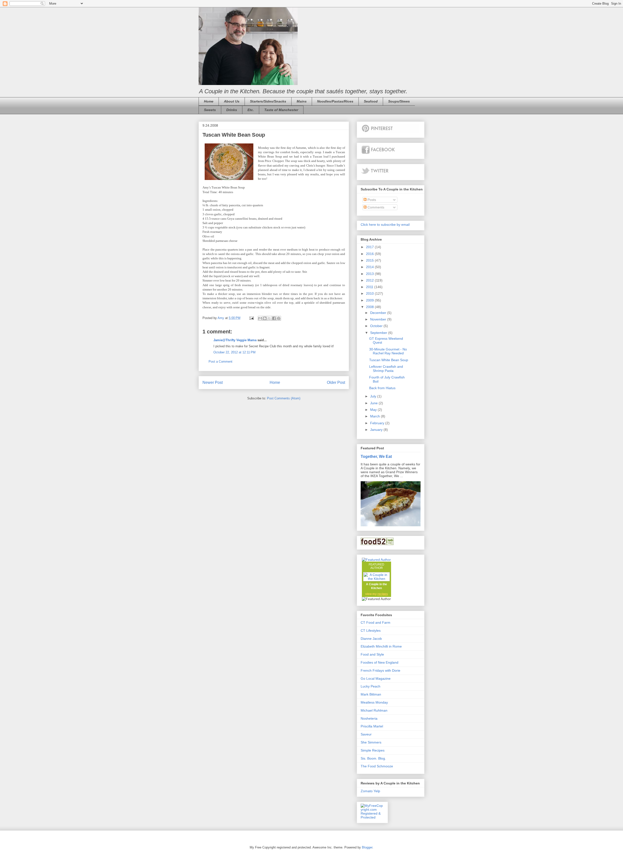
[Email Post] (251, 318)
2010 (370, 293)
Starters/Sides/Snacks (268, 101)
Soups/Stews (399, 101)
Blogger (367, 847)
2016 (370, 254)
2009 (370, 300)
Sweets (210, 110)
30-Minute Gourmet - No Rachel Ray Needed (388, 351)
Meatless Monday (374, 702)
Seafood (371, 101)
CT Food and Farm (375, 622)
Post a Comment (220, 361)
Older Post (336, 382)
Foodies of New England (379, 662)
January (377, 430)
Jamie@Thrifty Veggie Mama (235, 340)
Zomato (367, 791)
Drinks (231, 110)
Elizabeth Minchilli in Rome (381, 646)
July (373, 396)
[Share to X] (269, 318)
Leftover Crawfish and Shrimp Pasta (386, 369)
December (378, 313)
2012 (370, 280)
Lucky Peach (370, 686)
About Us (231, 101)
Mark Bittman (371, 694)
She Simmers (371, 742)
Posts (371, 200)
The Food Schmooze (377, 766)
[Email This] (260, 318)
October (377, 326)
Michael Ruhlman (374, 710)
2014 (370, 267)
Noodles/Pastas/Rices (335, 101)
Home (208, 101)
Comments (375, 207)
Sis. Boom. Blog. (373, 758)
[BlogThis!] (264, 318)
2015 (370, 260)
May (374, 410)
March (375, 416)
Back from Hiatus (382, 388)
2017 (370, 247)
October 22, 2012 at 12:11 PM (234, 352)
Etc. (250, 110)
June (374, 403)
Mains (302, 101)
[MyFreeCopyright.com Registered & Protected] (372, 817)
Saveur (366, 734)
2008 (370, 307)
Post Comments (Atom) (283, 398)
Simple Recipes (373, 750)
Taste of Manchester (281, 110)
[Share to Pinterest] (278, 318)
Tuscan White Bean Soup (388, 360)
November (378, 319)
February (377, 423)
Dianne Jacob (371, 638)
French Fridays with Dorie (380, 670)
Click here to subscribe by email (385, 224)
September (379, 333)
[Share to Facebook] (274, 318)
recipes (382, 594)
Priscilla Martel (372, 726)
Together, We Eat (376, 456)
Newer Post (212, 382)
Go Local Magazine (376, 678)
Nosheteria (369, 718)
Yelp (377, 791)
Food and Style (372, 654)
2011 (370, 287)
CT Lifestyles (371, 630)
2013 (370, 274)
